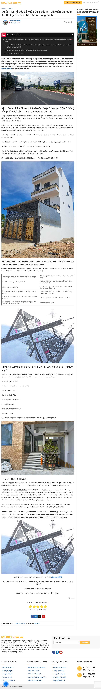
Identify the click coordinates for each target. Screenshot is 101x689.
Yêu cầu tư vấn (7, 677)
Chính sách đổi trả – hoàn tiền (37, 677)
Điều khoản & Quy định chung (37, 667)
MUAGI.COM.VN (56, 577)
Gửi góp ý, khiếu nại (59, 680)
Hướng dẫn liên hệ (58, 671)
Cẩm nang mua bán (8, 680)
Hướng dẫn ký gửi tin (59, 674)
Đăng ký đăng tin (7, 674)
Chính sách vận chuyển (35, 680)
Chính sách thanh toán (35, 674)
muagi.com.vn (15, 21)
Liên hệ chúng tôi (7, 671)
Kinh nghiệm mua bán (59, 677)
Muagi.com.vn (6, 69)
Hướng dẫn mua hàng (59, 667)
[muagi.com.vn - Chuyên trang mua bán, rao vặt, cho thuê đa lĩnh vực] (11, 3)
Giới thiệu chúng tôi (8, 667)
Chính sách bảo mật (34, 671)
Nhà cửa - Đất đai (6, 9)
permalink (37, 623)
